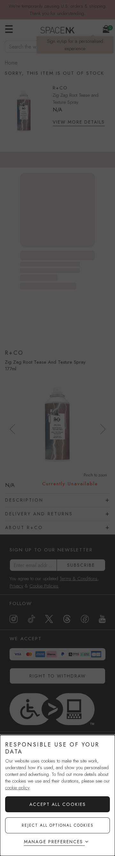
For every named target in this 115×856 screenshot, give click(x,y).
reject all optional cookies (58, 825)
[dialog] (57, 795)
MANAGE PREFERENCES (53, 841)
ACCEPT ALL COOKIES (57, 804)
